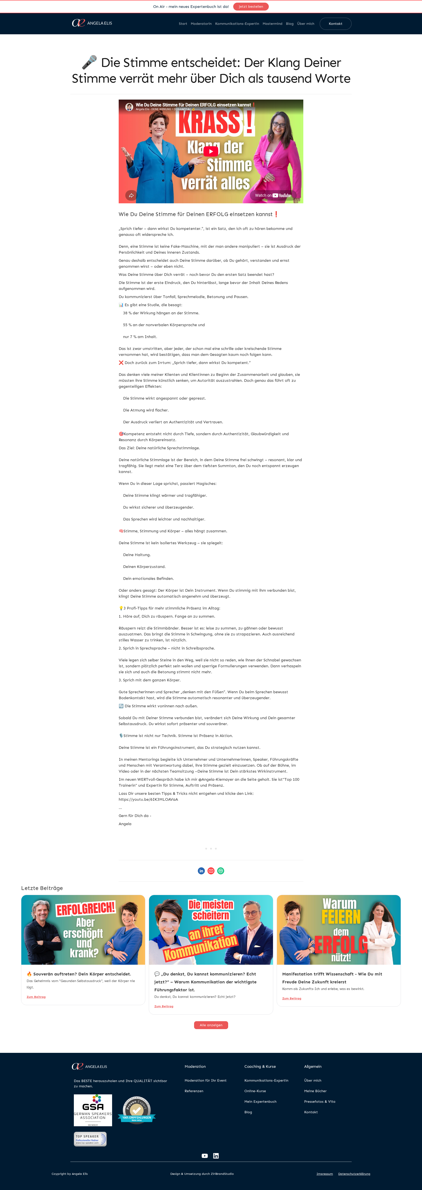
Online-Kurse (255, 1091)
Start (183, 24)
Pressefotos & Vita (319, 1101)
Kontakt (335, 24)
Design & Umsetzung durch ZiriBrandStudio (202, 1174)
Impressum (324, 1174)
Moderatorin (201, 24)
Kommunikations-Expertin (237, 24)
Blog (290, 24)
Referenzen (194, 1091)
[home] (92, 24)
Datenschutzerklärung (354, 1174)
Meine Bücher (315, 1091)
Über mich (305, 24)
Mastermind (272, 24)
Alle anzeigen (211, 1025)
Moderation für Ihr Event (206, 1080)
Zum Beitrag (36, 997)
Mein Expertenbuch (260, 1101)
